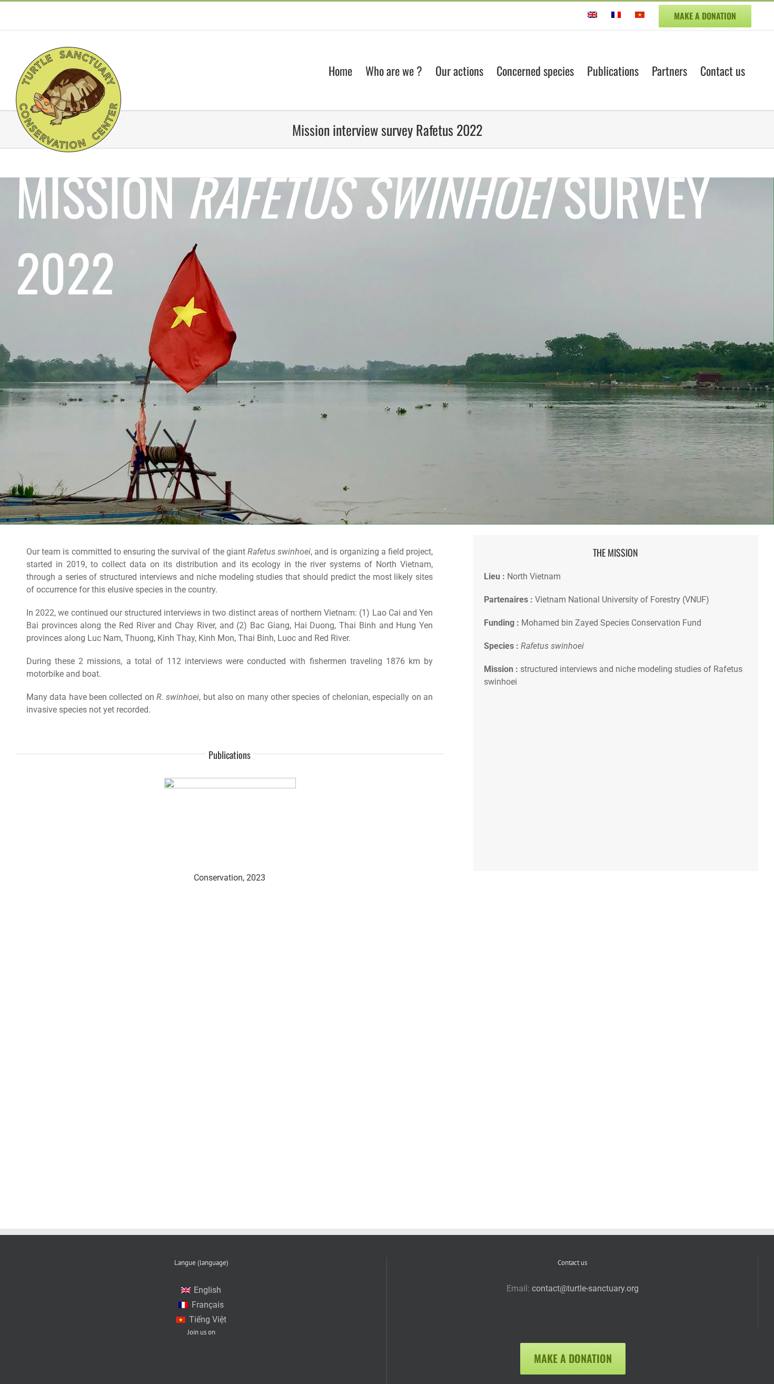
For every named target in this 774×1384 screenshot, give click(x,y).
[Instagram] (215, 1365)
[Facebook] (187, 1365)
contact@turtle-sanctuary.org (585, 1288)
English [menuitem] (207, 1290)
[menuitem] (592, 15)
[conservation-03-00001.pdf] (230, 782)
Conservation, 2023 (229, 878)
